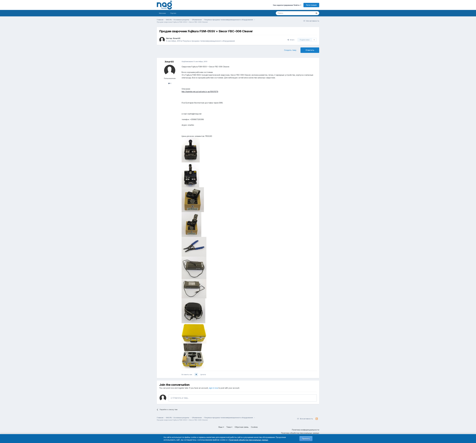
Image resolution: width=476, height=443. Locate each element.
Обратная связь (242, 427)
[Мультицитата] (196, 374)
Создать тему (290, 50)
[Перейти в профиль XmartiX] (162, 39)
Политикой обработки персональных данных (248, 440)
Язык (220, 427)
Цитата (203, 374)
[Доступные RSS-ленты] (316, 419)
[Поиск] (316, 13)
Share (291, 40)
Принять (306, 439)
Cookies (254, 427)
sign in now (213, 388)
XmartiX (176, 38)
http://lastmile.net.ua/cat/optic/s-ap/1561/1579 (200, 92)
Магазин (162, 13)
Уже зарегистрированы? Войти (286, 5)
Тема (228, 427)
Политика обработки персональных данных (300, 433)
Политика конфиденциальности (305, 430)
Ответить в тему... (181, 398)
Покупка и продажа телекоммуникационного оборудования (209, 41)
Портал (173, 13)
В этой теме (306, 13)
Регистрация (311, 5)
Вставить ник (187, 374)
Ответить (310, 50)
